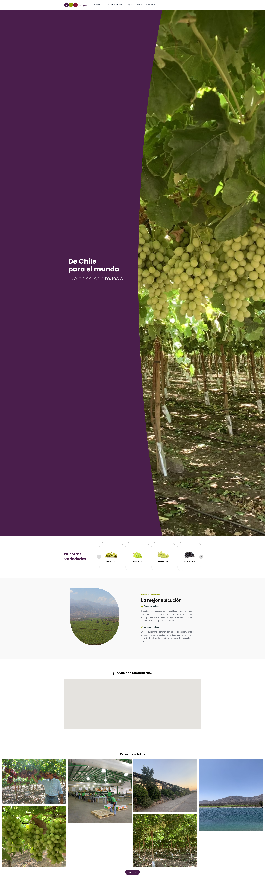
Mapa (129, 5)
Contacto (150, 5)
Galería (139, 5)
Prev (99, 557)
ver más (132, 872)
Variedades (97, 5)
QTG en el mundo (114, 5)
